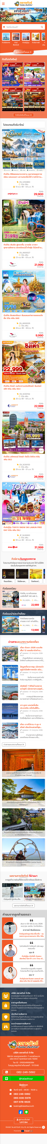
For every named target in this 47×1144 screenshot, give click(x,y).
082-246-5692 (22, 1094)
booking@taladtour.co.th (24, 1106)
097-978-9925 (22, 1101)
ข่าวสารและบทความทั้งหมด (13, 744)
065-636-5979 (22, 1098)
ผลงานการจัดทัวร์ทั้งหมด (22, 906)
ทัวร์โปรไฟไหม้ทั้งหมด (22, 115)
